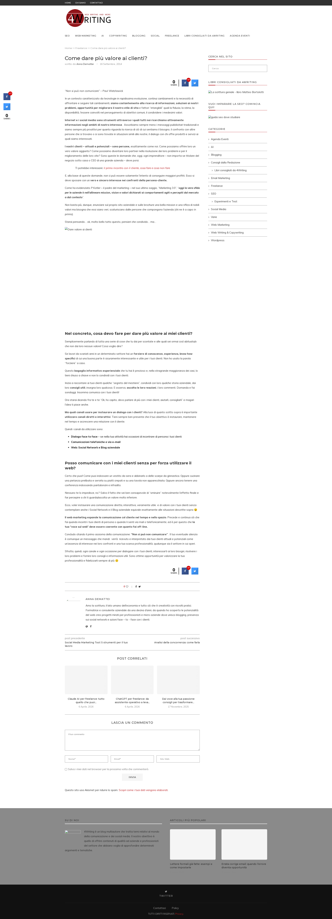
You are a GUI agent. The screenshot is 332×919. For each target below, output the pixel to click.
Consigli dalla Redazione (225, 162)
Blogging (139, 35)
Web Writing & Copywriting (227, 232)
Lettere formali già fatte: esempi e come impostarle (191, 865)
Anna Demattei (85, 64)
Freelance (172, 35)
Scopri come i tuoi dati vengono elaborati (143, 790)
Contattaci (96, 3)
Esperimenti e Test (225, 201)
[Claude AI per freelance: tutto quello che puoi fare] (86, 680)
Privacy (179, 913)
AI (103, 35)
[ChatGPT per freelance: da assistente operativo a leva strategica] (132, 680)
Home (68, 3)
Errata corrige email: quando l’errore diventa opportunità (244, 865)
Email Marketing (220, 178)
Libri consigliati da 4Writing (205, 35)
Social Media (218, 209)
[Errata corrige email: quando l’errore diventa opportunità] (244, 844)
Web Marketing (85, 35)
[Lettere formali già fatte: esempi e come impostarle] (193, 844)
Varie (214, 217)
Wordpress (217, 240)
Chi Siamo (80, 3)
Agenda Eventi (240, 35)
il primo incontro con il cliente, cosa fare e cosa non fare (137, 168)
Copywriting (118, 35)
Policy (175, 908)
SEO (67, 35)
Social (155, 35)
